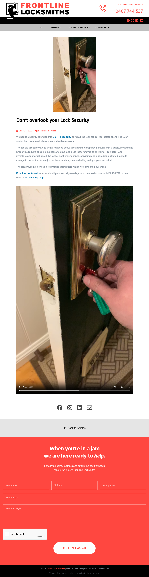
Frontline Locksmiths (28, 173)
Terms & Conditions (74, 569)
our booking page (34, 177)
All (42, 27)
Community (102, 27)
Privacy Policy (90, 569)
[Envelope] (141, 20)
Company (55, 27)
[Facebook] (128, 20)
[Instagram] (132, 20)
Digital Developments (90, 573)
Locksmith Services (78, 27)
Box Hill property (62, 137)
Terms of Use (103, 569)
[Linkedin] (137, 20)
